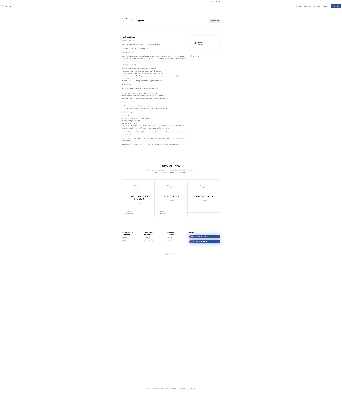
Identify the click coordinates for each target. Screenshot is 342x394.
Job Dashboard (148, 241)
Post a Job (147, 238)
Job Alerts (307, 6)
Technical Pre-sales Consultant (139, 197)
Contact (325, 6)
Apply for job (214, 21)
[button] (213, 2)
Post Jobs (336, 6)
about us (317, 6)
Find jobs (299, 6)
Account (124, 238)
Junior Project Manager (205, 196)
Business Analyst (171, 196)
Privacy (169, 241)
